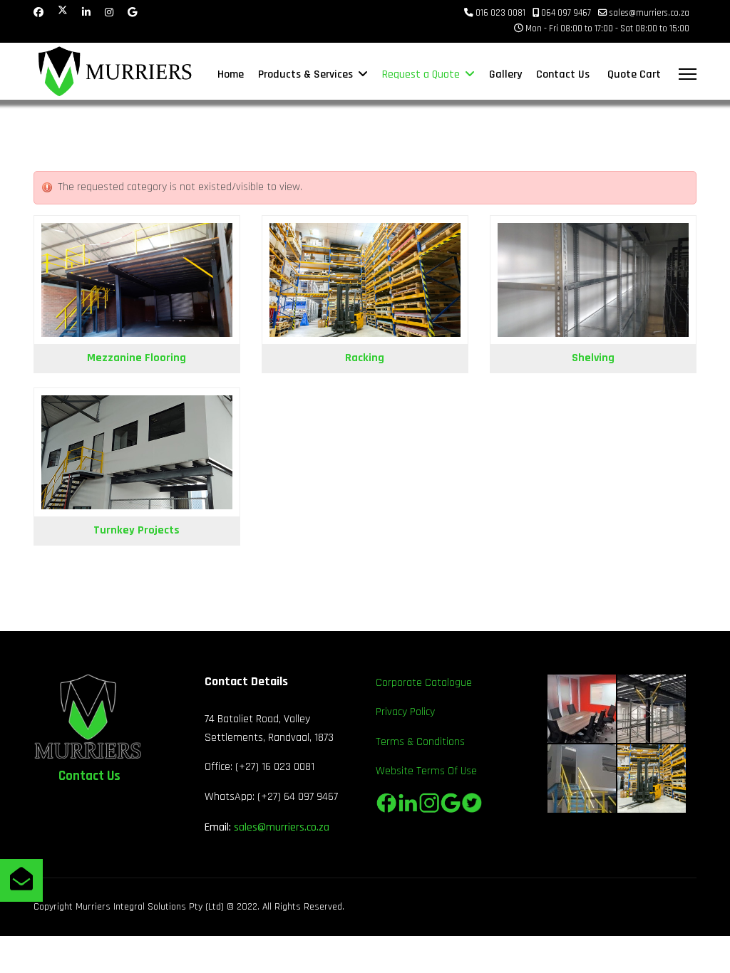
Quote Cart (634, 74)
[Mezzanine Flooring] (136, 280)
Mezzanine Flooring (136, 357)
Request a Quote (421, 74)
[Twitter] (63, 12)
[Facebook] (38, 12)
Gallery (505, 74)
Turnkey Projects (136, 530)
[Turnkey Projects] (136, 452)
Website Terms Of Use (426, 771)
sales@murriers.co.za (649, 13)
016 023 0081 (500, 13)
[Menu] (687, 74)
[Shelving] (593, 280)
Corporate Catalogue (424, 682)
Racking (364, 357)
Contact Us (563, 74)
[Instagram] (109, 12)
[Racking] (365, 280)
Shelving (593, 357)
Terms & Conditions (420, 741)
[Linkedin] (86, 12)
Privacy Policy (405, 711)
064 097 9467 (566, 13)
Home (230, 74)
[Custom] (132, 12)
